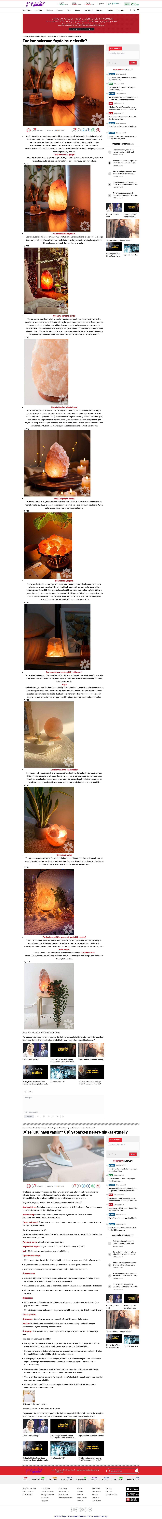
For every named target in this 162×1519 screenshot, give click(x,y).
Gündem (49, 10)
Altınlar (79, 1488)
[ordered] (49, 1116)
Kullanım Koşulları (94, 1516)
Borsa (25, 1479)
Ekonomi (60, 10)
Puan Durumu (81, 1479)
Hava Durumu (66, 1479)
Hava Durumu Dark (29, 1488)
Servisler (38, 10)
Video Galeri (96, 1491)
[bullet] (52, 1116)
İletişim (64, 1516)
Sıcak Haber (96, 1501)
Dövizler (80, 1491)
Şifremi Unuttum (111, 1495)
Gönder (29, 1116)
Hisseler (94, 1479)
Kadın (77, 10)
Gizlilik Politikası (73, 1516)
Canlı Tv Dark (45, 1488)
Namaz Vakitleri (38, 1479)
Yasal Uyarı (104, 1516)
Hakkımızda (57, 1516)
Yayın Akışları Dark (47, 1491)
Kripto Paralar (133, 1479)
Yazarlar (110, 10)
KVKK (86, 1516)
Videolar (99, 10)
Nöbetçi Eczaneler (47, 1495)
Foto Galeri (88, 10)
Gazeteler (120, 10)
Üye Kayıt (108, 1491)
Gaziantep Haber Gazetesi (31, 36)
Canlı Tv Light (27, 1495)
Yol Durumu (118, 1479)
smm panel (44, 1501)
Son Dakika (27, 10)
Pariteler (105, 1479)
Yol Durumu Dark (28, 1491)
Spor (69, 10)
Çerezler (81, 1516)
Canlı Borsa (63, 1488)
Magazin (43, 36)
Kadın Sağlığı (52, 36)
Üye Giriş (108, 1488)
